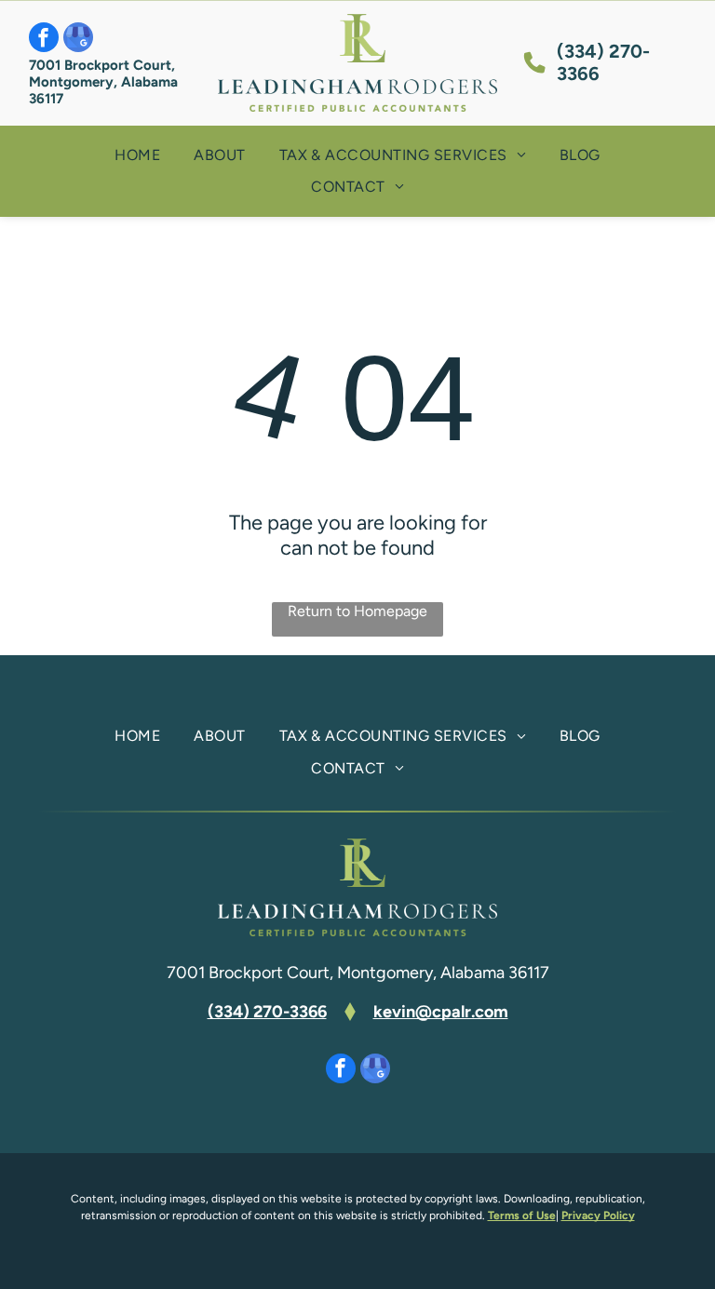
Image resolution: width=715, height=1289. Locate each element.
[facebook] (44, 39)
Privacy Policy (598, 1215)
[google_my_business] (78, 39)
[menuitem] (137, 155)
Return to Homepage (357, 611)
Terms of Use (522, 1215)
